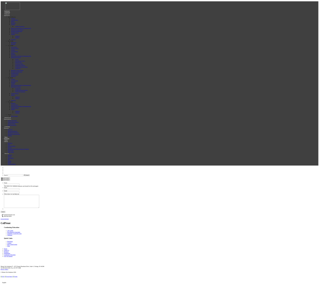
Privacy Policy (4, 269)
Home (5, 249)
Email (5, 191)
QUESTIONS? (5, 178)
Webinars (9, 235)
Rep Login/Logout (12, 244)
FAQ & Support (8, 256)
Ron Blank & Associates (13, 232)
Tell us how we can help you (11, 194)
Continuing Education (10, 255)
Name (5, 183)
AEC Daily (10, 230)
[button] (159, 282)
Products (6, 252)
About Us (6, 250)
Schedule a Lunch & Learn (14, 233)
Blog (8, 246)
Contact (9, 243)
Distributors (7, 253)
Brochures (10, 241)
